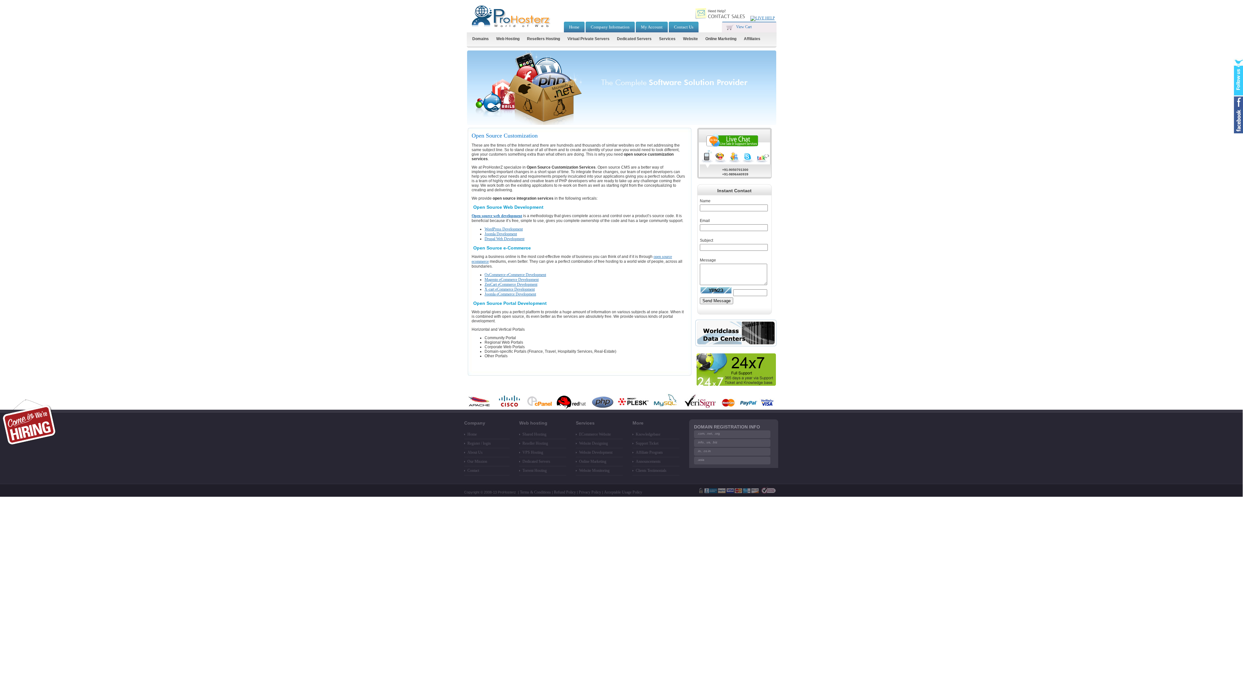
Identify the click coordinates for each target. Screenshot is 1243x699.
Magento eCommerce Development (512, 279)
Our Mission (477, 461)
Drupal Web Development (504, 239)
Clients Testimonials (651, 470)
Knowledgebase (648, 434)
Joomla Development (501, 234)
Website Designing (593, 443)
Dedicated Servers (536, 461)
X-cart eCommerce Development (510, 289)
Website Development (595, 452)
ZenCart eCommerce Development (511, 284)
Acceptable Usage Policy (623, 492)
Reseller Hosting (535, 443)
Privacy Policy (590, 492)
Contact (473, 470)
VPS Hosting (532, 452)
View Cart (744, 27)
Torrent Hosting (534, 470)
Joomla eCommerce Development (510, 294)
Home (472, 434)
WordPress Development (504, 229)
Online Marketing (592, 461)
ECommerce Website (595, 434)
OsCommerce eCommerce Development (515, 274)
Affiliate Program (649, 452)
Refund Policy (565, 492)
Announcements (648, 461)
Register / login (479, 443)
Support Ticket (647, 443)
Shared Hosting (534, 434)
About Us (475, 452)
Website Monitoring (594, 470)
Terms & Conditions (535, 492)
